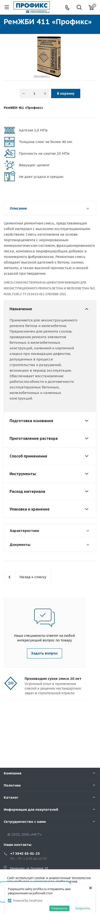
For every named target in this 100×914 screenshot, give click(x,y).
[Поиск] (79, 7)
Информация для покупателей (31, 809)
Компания (12, 773)
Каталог (11, 797)
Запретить (82, 908)
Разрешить (59, 908)
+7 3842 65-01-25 (25, 853)
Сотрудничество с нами (25, 821)
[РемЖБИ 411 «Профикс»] (50, 57)
